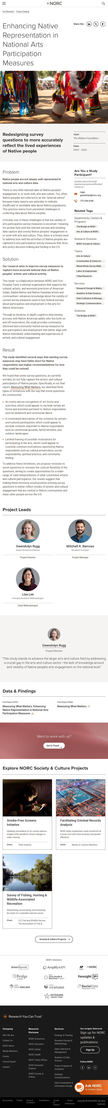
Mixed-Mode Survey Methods (91, 266)
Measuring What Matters (25, 387)
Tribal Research (84, 276)
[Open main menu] (4, 3)
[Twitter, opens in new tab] (95, 1067)
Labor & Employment (87, 271)
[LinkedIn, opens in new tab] (89, 1067)
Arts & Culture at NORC (88, 231)
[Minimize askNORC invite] (105, 1082)
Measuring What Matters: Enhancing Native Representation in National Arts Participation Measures (25, 710)
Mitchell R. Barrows (80, 546)
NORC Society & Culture (88, 244)
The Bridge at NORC (86, 226)
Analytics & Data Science (89, 293)
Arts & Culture (83, 256)
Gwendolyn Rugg (28, 546)
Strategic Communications (89, 303)
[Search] (104, 3)
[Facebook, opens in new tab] (82, 1067)
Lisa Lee (28, 594)
